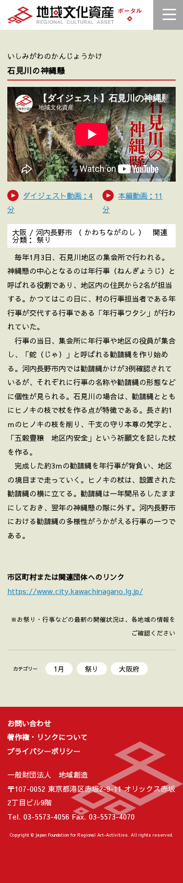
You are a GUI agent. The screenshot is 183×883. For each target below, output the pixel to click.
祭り (92, 669)
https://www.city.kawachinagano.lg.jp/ (75, 591)
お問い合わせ (29, 723)
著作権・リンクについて (47, 737)
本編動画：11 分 (132, 202)
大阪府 (129, 669)
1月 (59, 669)
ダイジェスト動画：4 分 (50, 202)
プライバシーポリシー (44, 751)
